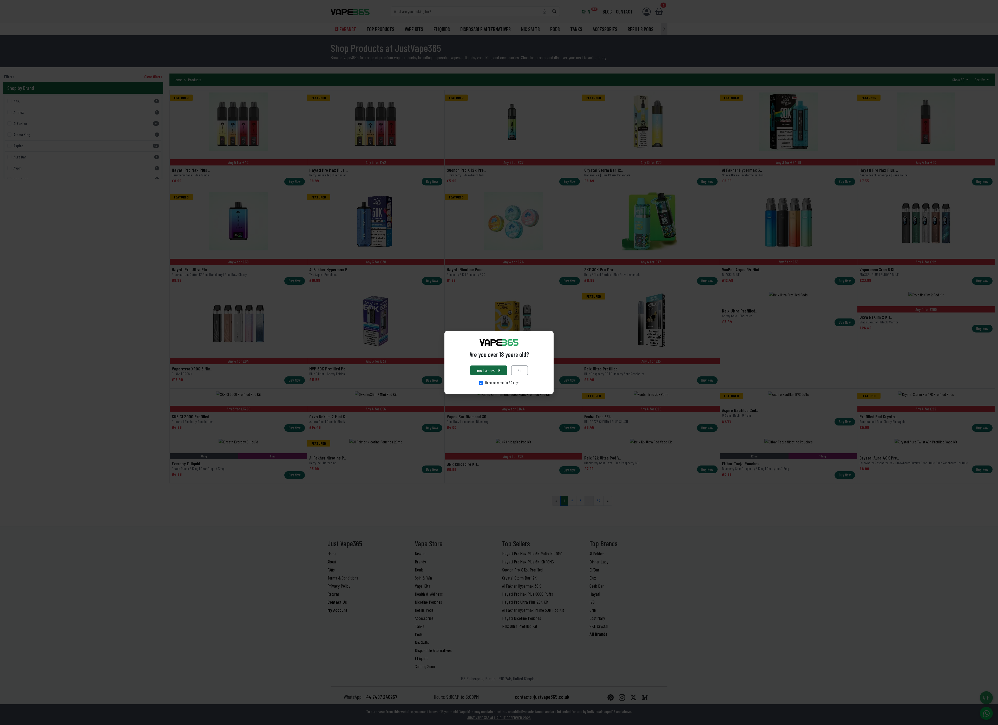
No (519, 370)
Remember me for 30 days (502, 382)
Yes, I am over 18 (489, 370)
